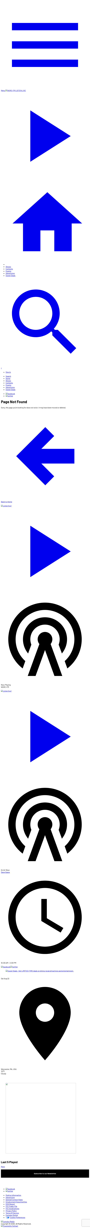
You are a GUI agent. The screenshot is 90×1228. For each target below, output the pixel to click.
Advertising (10, 273)
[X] (9, 396)
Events (8, 271)
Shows (8, 267)
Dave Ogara (5, 872)
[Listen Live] (45, 550)
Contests (9, 269)
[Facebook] (10, 394)
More (3, 1166)
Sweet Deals (10, 275)
